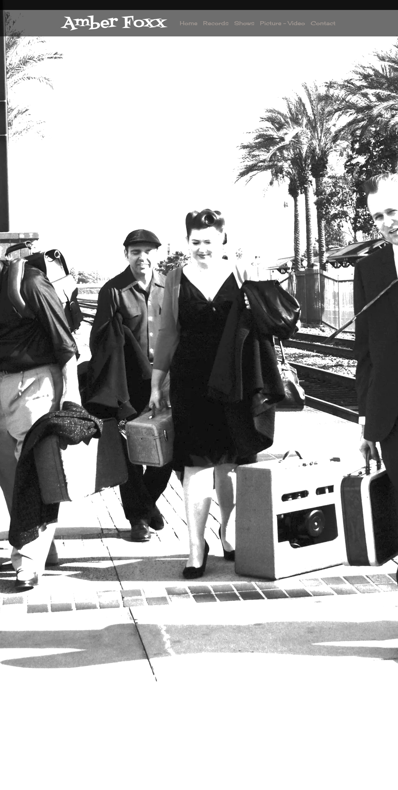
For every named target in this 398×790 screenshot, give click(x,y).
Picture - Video (282, 23)
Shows (244, 23)
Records (216, 23)
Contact (323, 23)
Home (188, 23)
